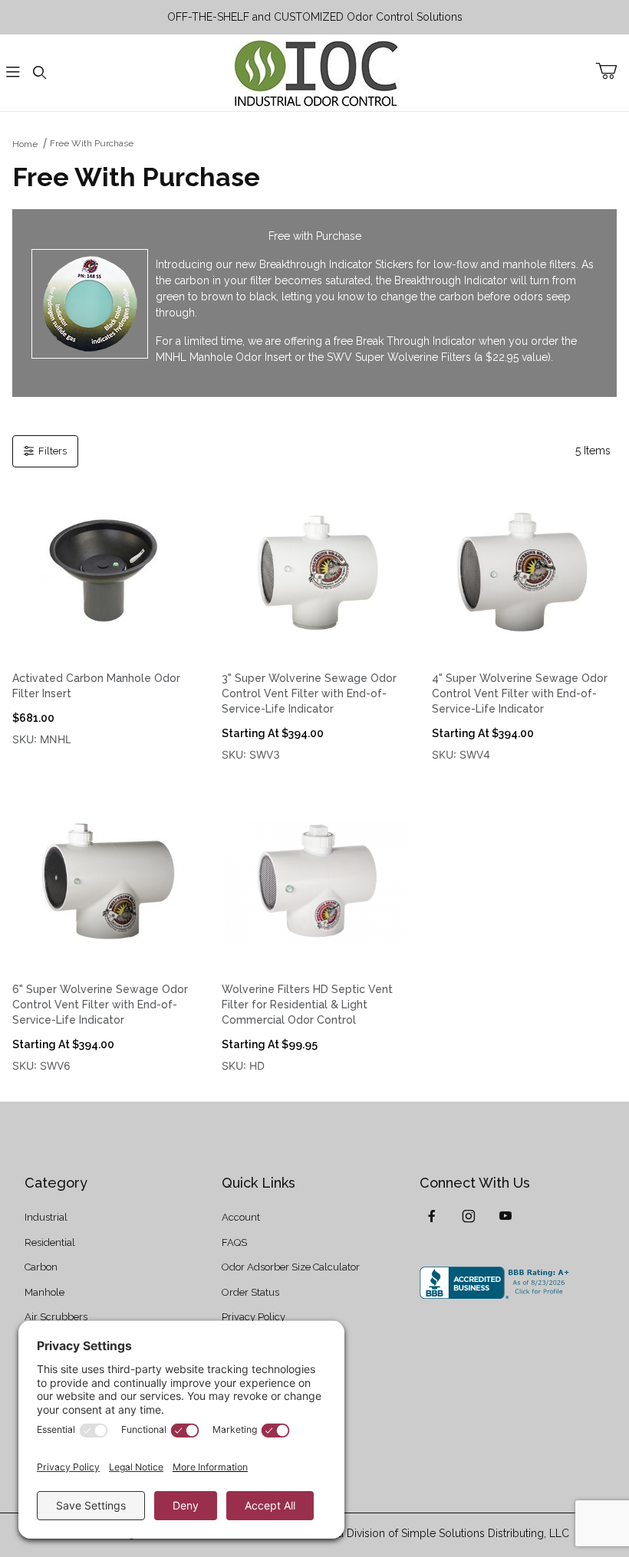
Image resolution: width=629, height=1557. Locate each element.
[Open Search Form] (39, 73)
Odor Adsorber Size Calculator (291, 1267)
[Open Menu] (13, 73)
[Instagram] (469, 1216)
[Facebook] (432, 1216)
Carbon (41, 1267)
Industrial (46, 1217)
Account (241, 1217)
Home (25, 144)
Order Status (250, 1292)
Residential (50, 1242)
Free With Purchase (91, 143)
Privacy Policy (253, 1317)
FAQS (234, 1242)
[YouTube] (505, 1216)
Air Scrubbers (56, 1317)
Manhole (44, 1292)
